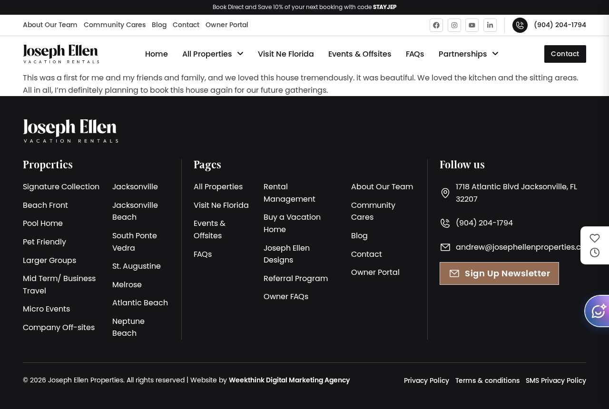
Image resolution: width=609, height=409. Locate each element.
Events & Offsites (360, 54)
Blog (159, 24)
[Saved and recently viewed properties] (594, 245)
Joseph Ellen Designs (287, 254)
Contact (186, 24)
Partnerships (463, 54)
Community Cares (115, 24)
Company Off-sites (59, 327)
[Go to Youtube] (472, 25)
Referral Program (296, 278)
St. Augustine (136, 266)
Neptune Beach (128, 327)
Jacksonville (135, 186)
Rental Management (289, 192)
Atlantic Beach (140, 302)
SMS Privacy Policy (556, 380)
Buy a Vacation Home (292, 223)
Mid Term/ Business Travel (59, 284)
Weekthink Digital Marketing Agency (289, 380)
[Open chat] (596, 311)
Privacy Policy (426, 380)
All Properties (207, 54)
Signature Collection (61, 186)
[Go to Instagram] (454, 25)
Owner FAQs (286, 296)
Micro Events (46, 308)
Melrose (127, 284)
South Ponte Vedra (134, 241)
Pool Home (43, 223)
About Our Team (50, 24)
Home (156, 54)
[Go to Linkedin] (490, 25)
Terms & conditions (487, 380)
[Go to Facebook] (436, 25)
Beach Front (45, 205)
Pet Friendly (44, 241)
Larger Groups (49, 260)
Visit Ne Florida (286, 54)
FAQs (415, 54)
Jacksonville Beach (135, 211)
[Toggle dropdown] (240, 54)
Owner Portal (227, 24)
